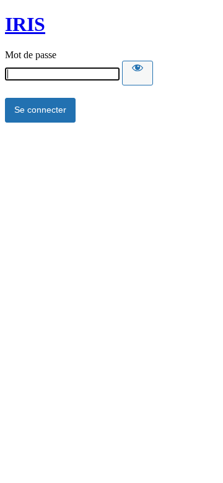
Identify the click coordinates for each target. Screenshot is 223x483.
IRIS (25, 24)
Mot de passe (30, 55)
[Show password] (137, 73)
